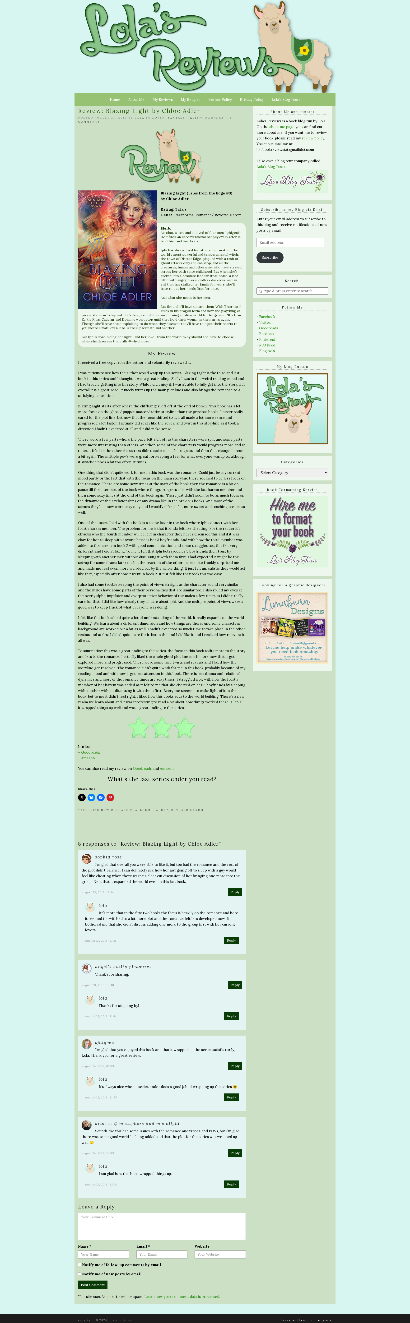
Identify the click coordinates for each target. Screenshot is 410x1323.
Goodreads (90, 752)
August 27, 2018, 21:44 (101, 1016)
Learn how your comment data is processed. (182, 1296)
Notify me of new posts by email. (112, 1274)
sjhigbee (104, 1042)
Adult (162, 810)
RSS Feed (267, 345)
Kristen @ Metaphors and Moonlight (137, 1123)
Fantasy (176, 117)
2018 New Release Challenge (122, 810)
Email (143, 1246)
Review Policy (220, 99)
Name (84, 1246)
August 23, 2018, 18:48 (98, 985)
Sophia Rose (108, 857)
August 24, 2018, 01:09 (98, 1066)
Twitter (265, 322)
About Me (136, 99)
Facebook (267, 316)
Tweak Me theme (294, 1320)
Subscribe (270, 257)
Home (115, 99)
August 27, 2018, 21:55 (101, 1097)
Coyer (158, 117)
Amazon (88, 758)
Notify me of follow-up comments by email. (122, 1265)
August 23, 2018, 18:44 (98, 892)
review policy (313, 138)
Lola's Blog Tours (270, 166)
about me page (281, 126)
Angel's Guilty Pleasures (123, 966)
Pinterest (267, 339)
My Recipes (190, 99)
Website (202, 1246)
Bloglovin (267, 351)
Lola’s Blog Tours (286, 99)
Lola (139, 117)
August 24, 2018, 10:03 (98, 1153)
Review (194, 117)
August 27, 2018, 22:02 (101, 1184)
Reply (235, 892)
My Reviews (163, 99)
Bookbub (266, 334)
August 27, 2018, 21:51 (100, 940)
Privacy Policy (252, 99)
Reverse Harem (187, 810)
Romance (214, 117)
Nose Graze (323, 1320)
